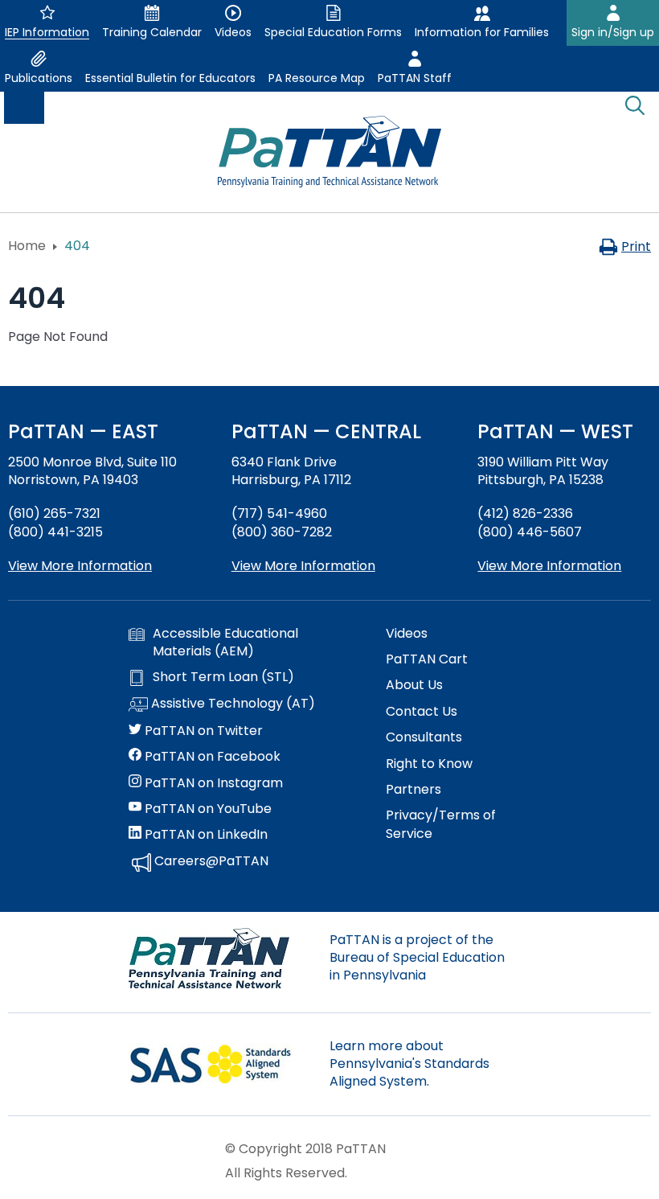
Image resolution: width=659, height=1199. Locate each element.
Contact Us (421, 712)
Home (27, 245)
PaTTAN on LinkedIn (204, 835)
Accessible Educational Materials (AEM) (225, 642)
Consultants (424, 737)
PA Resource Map (316, 78)
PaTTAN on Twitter (202, 731)
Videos (407, 634)
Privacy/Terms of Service (441, 824)
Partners (413, 790)
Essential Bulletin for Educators (170, 78)
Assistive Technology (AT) (231, 703)
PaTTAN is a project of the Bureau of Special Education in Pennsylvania (417, 957)
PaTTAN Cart (427, 659)
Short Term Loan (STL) (223, 677)
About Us (414, 685)
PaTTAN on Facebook (210, 757)
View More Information (80, 565)
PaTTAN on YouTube (206, 809)
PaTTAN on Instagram (212, 783)
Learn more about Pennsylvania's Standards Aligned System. (409, 1064)
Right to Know (429, 764)
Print (636, 246)
